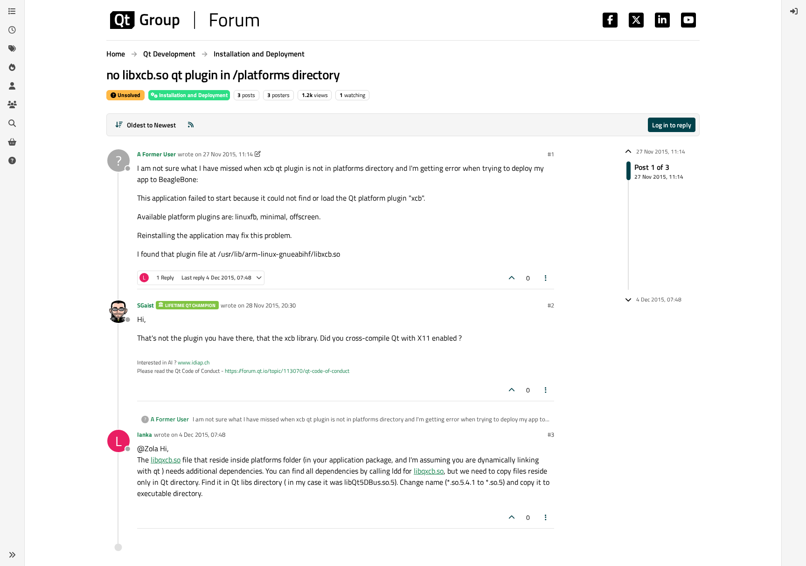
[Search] (12, 123)
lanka (144, 434)
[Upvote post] (511, 278)
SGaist (145, 305)
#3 (551, 434)
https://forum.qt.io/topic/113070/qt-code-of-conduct (287, 370)
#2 (551, 305)
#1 (551, 154)
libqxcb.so (166, 459)
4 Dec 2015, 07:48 (202, 434)
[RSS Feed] (191, 125)
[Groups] (12, 104)
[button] (12, 554)
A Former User (156, 154)
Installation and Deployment (193, 95)
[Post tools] (546, 278)
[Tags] (12, 48)
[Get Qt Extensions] (12, 141)
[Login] (793, 11)
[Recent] (12, 29)
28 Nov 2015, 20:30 (271, 305)
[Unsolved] (12, 160)
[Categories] (12, 11)
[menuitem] (793, 11)
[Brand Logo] (184, 20)
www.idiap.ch (193, 362)
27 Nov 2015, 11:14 (228, 154)
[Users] (12, 85)
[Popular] (12, 67)
